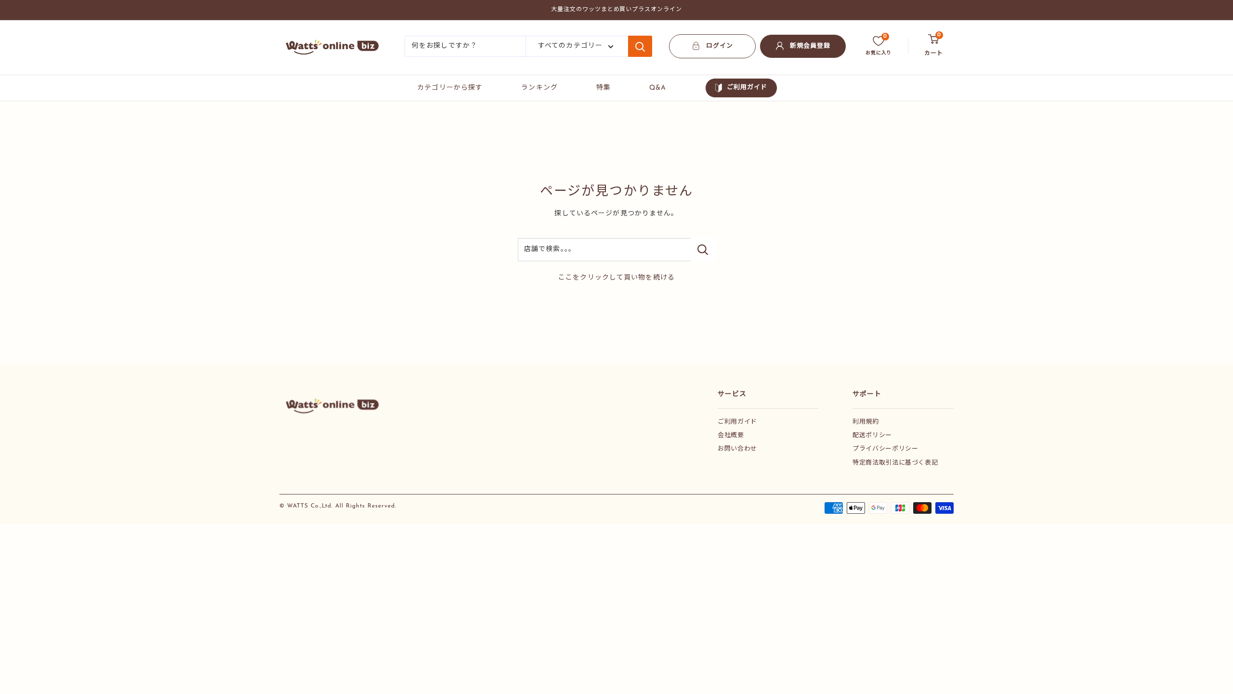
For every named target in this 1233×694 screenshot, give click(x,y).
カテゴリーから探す (450, 88)
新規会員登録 (810, 46)
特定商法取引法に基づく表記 (895, 463)
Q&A (657, 88)
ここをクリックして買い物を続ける (616, 277)
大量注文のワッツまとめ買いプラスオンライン (616, 10)
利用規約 (866, 422)
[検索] (640, 46)
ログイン (719, 46)
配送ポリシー (872, 435)
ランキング (539, 88)
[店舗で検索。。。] (703, 249)
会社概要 (731, 435)
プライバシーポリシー (885, 449)
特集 (603, 88)
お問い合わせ (737, 449)
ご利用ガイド (747, 87)
